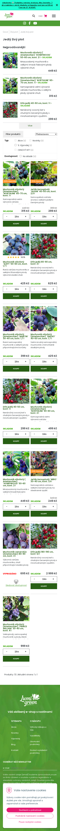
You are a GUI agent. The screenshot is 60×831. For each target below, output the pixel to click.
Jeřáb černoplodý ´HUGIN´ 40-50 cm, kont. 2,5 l (43, 191)
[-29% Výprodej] (44, 465)
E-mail (6, 768)
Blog (13, 744)
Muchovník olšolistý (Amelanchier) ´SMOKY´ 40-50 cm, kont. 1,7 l (43, 336)
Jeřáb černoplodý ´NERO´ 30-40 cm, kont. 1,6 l (44, 480)
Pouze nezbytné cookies (30, 822)
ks (17, 216)
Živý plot (14, 32)
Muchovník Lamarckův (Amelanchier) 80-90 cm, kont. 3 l (15, 553)
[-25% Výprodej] (44, 175)
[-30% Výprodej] (16, 175)
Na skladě (29, 156)
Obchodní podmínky (35, 743)
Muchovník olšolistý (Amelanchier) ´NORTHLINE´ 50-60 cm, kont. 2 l (43, 409)
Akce (22, 140)
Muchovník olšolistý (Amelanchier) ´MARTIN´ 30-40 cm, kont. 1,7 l (15, 336)
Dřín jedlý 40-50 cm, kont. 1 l (35, 103)
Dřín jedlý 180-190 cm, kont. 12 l (42, 552)
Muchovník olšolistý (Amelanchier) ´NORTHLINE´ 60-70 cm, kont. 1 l (36, 80)
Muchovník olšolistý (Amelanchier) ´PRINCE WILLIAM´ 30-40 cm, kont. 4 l (15, 627)
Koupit (16, 224)
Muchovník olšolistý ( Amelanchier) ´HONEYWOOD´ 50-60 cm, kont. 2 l (35, 55)
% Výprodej (25, 145)
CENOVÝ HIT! (25, 150)
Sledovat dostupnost (16, 585)
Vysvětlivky (35, 735)
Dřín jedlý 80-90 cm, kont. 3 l (41, 262)
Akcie (13, 727)
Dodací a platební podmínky (38, 752)
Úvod (5, 32)
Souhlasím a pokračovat (30, 810)
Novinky (38, 140)
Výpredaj (15, 738)
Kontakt (14, 750)
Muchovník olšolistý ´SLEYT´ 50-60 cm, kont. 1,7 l (15, 263)
